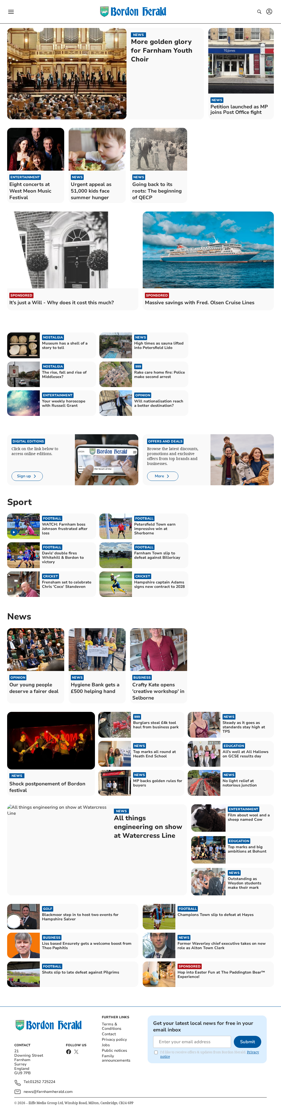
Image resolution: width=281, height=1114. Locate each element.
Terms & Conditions (111, 1026)
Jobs (106, 1045)
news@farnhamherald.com (48, 1091)
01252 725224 (42, 1082)
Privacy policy (114, 1039)
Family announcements (116, 1058)
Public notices (114, 1050)
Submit (247, 1042)
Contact (109, 1034)
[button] (11, 11)
